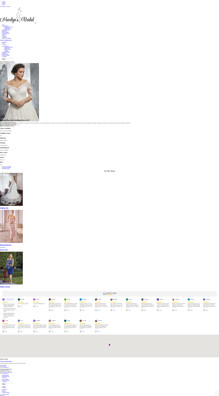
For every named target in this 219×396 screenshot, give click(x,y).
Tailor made (7, 51)
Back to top (2, 395)
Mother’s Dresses (5, 32)
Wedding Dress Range (9, 26)
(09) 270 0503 (3, 365)
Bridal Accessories (8, 28)
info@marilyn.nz (6, 367)
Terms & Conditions (6, 392)
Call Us (3, 1)
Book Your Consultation (6, 38)
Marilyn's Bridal (6, 394)
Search (3, 4)
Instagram (4, 387)
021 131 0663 (2, 6)
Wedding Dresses (5, 25)
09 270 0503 (8, 6)
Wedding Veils (7, 27)
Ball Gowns (4, 53)
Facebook (4, 386)
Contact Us (4, 37)
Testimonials (4, 36)
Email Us (4, 2)
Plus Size (6, 50)
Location (3, 3)
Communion (4, 34)
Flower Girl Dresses (6, 33)
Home (3, 24)
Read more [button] (51, 307)
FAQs (3, 35)
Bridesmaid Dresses (5, 29)
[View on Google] (19, 299)
